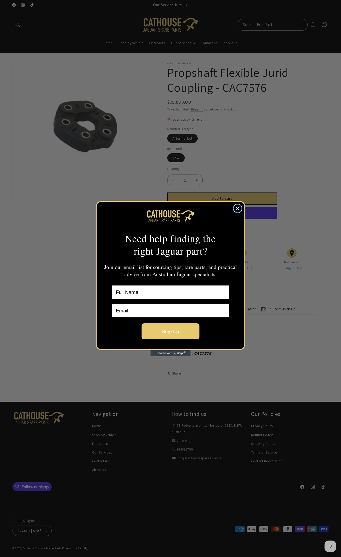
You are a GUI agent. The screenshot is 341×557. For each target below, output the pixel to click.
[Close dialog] (238, 208)
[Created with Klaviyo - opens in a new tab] (170, 353)
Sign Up (170, 331)
